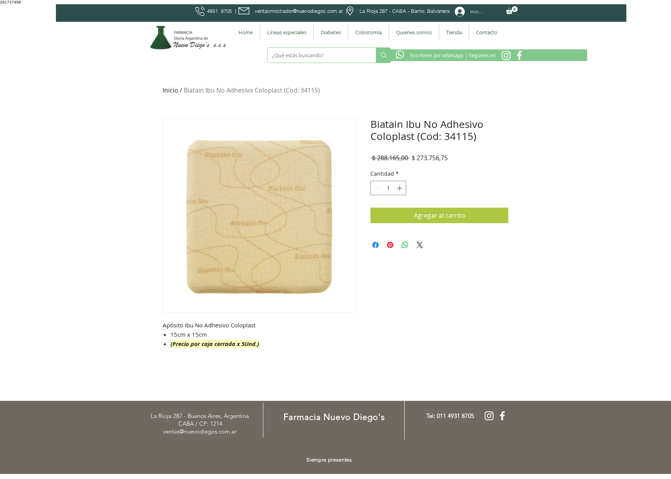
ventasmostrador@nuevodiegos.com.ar (299, 11)
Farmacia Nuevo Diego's (334, 417)
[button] (512, 10)
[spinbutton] (388, 188)
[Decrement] (376, 188)
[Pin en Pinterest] (390, 245)
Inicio (170, 90)
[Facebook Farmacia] (519, 55)
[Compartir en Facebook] (375, 245)
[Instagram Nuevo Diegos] (506, 55)
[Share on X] (419, 245)
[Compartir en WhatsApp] (405, 245)
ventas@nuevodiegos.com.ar (199, 431)
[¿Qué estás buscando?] (383, 55)
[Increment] (400, 188)
